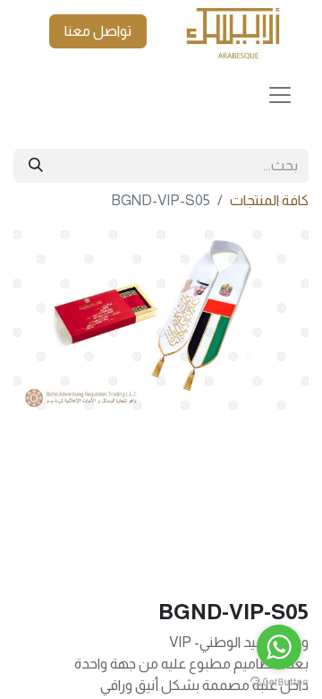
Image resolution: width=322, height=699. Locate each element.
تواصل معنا (97, 31)
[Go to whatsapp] (279, 647)
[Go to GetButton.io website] (279, 681)
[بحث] (35, 166)
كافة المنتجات (269, 200)
